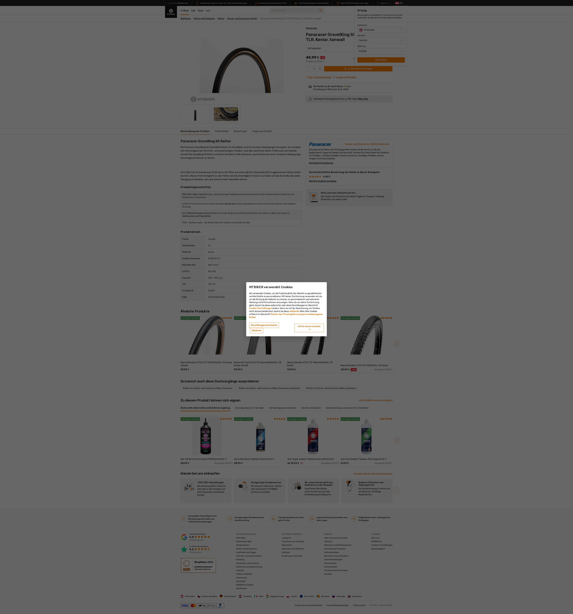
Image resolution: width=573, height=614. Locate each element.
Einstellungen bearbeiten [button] (264, 325)
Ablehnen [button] (256, 330)
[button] (294, 311)
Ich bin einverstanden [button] (309, 328)
